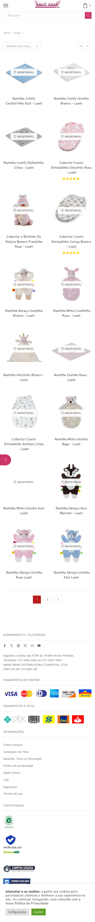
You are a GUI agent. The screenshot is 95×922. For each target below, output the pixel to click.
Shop (17, 33)
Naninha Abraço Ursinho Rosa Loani (23, 574)
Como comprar (13, 744)
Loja (6, 779)
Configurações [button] (17, 912)
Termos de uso (12, 793)
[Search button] (88, 15)
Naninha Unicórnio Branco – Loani (23, 377)
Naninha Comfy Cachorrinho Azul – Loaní (24, 100)
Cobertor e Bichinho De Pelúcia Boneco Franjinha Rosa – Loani (23, 241)
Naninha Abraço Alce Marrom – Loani (71, 510)
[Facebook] (4, 645)
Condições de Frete (15, 752)
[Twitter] (11, 645)
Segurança (10, 786)
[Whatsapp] (25, 645)
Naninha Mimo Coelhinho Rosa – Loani (71, 313)
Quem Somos (11, 772)
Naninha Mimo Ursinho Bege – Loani (71, 441)
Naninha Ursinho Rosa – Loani (71, 377)
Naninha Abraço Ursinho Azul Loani (71, 574)
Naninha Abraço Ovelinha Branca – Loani (24, 313)
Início (7, 33)
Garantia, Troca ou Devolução (22, 758)
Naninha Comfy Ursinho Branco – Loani (71, 100)
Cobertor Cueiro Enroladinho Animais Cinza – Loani (24, 444)
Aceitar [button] (38, 912)
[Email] (32, 645)
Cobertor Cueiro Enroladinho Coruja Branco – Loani (71, 241)
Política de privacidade (18, 765)
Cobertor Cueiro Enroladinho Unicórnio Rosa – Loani (71, 167)
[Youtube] (39, 645)
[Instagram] (18, 645)
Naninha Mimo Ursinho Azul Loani (23, 510)
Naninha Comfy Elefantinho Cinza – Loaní (24, 165)
